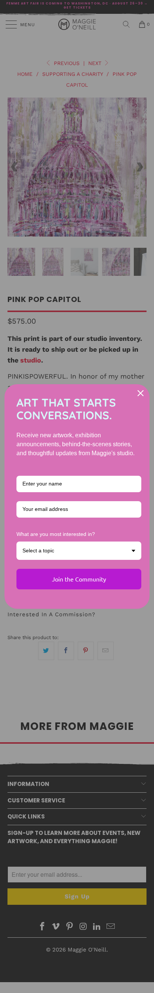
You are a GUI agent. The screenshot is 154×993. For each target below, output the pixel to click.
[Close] (141, 393)
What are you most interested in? (55, 534)
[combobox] (78, 551)
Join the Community (79, 579)
